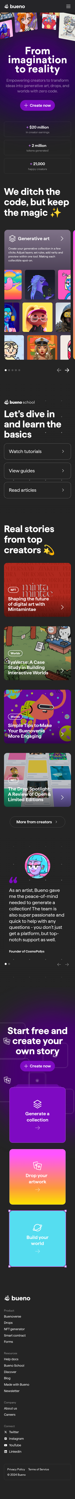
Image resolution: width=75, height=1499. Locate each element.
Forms (8, 1341)
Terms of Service (38, 1469)
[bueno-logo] (14, 6)
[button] (67, 6)
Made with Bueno (16, 1384)
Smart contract (15, 1335)
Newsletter (12, 1391)
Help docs (11, 1359)
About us (10, 1408)
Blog (7, 1378)
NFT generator (14, 1329)
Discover (10, 1372)
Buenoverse (12, 1316)
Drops (8, 1322)
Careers (9, 1414)
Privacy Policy (16, 1469)
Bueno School (14, 1365)
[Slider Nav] (29, 964)
